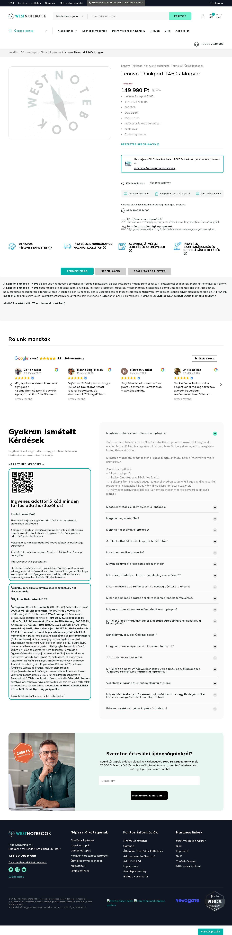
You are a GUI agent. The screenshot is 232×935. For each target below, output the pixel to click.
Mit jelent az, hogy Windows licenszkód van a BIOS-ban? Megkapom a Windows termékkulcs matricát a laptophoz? (153, 670)
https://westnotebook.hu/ (25, 671)
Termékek (177, 65)
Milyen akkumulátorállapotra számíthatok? (135, 563)
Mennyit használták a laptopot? (127, 529)
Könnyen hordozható (156, 65)
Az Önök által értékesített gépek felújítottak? (136, 541)
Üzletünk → (217, 3)
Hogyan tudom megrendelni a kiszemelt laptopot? (140, 646)
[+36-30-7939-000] (123, 210)
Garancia (50, 3)
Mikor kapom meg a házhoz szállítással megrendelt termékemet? (149, 598)
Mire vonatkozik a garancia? (125, 552)
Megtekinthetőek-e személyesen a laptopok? (136, 433)
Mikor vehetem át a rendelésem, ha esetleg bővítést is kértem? (148, 586)
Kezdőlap (14, 52)
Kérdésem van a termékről (144, 219)
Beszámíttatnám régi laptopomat (149, 226)
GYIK (11, 3)
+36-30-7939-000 (137, 210)
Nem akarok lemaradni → (149, 795)
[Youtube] (24, 869)
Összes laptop (31, 52)
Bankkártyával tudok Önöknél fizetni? (131, 634)
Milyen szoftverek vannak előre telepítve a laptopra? (141, 609)
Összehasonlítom (160, 182)
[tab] (77, 271)
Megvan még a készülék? (122, 518)
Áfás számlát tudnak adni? (124, 657)
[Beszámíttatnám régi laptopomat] (123, 228)
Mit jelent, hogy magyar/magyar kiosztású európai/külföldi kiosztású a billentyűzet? (153, 622)
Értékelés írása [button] (204, 358)
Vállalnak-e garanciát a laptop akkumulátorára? (138, 683)
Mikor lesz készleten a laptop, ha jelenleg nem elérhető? (143, 575)
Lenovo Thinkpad (131, 65)
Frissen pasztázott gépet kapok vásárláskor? (136, 708)
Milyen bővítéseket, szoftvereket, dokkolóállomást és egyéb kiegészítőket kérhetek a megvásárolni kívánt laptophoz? (155, 696)
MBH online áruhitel (71, 3)
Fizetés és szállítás (29, 3)
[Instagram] (17, 869)
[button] (220, 384)
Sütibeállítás (16, 876)
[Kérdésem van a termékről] (123, 220)
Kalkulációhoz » (154, 168)
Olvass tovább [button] (23, 399)
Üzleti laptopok (51, 52)
